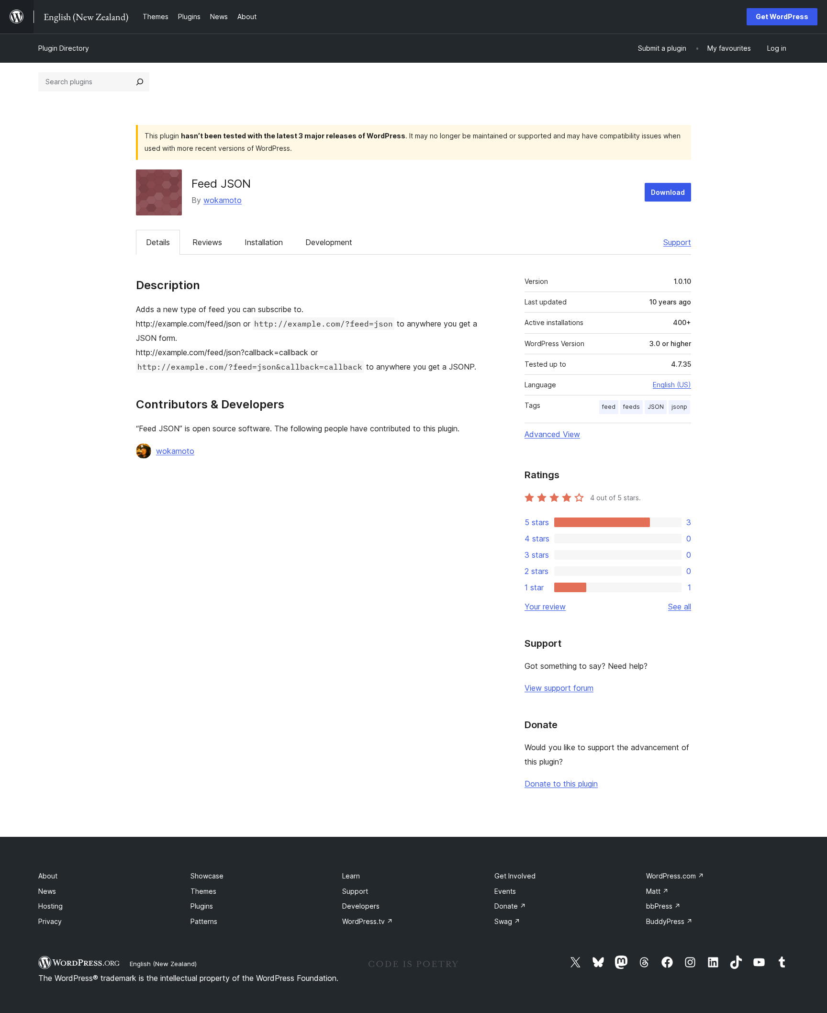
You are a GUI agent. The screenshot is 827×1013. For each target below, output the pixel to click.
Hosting (50, 906)
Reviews (207, 242)
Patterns (203, 921)
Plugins (201, 906)
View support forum (559, 688)
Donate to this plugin (561, 783)
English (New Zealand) (163, 964)
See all (679, 606)
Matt (657, 891)
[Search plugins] (139, 81)
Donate (510, 906)
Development (328, 242)
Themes (203, 891)
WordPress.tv (367, 921)
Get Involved (515, 876)
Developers (361, 906)
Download (668, 192)
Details (158, 242)
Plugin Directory (63, 48)
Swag (507, 921)
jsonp (679, 406)
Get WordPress (782, 16)
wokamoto (222, 200)
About (47, 876)
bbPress (663, 906)
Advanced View (552, 434)
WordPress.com (675, 876)
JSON (656, 406)
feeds (631, 406)
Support (677, 242)
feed (608, 406)
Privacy (50, 921)
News (47, 891)
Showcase (207, 876)
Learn (351, 876)
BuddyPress (669, 921)
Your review (545, 606)
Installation (264, 242)
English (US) (672, 385)
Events (505, 891)
